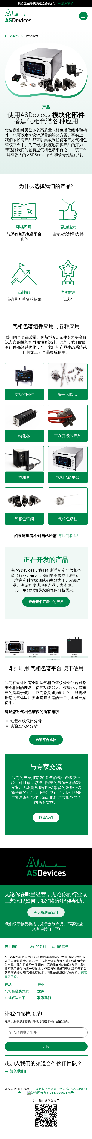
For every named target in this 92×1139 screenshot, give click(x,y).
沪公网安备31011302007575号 (52, 1093)
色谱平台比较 (46, 739)
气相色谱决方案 (17, 991)
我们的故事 (59, 946)
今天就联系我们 (46, 912)
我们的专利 (37, 946)
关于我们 (12, 946)
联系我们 (46, 817)
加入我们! (67, 3)
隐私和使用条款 (46, 1089)
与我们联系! (68, 535)
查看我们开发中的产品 (46, 601)
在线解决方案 (15, 997)
